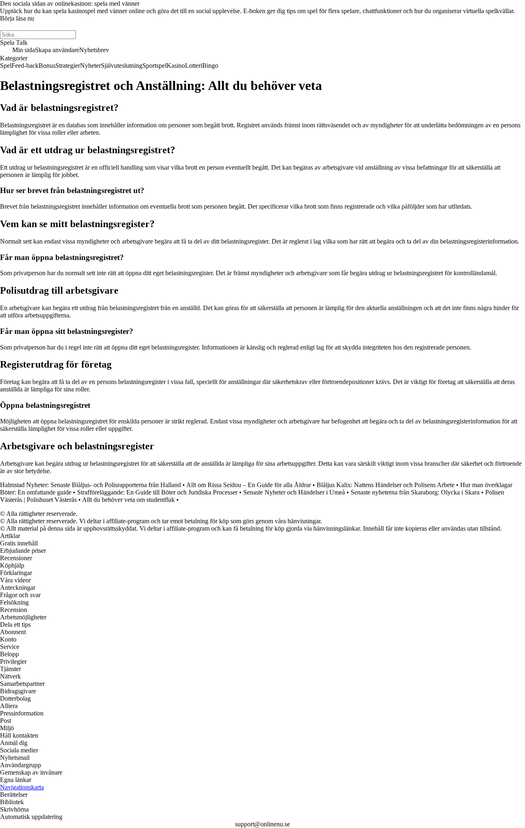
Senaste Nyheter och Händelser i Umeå (294, 492)
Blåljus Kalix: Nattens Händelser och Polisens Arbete (385, 484)
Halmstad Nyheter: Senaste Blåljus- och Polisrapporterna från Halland (90, 484)
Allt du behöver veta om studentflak (128, 499)
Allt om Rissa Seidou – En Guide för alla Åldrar (248, 484)
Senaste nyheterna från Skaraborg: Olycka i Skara (415, 492)
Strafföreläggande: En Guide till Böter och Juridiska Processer (157, 492)
